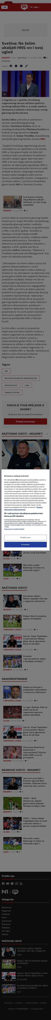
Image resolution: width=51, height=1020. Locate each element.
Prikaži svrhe (25, 537)
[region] (25, 510)
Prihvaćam (25, 544)
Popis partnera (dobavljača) (14, 529)
